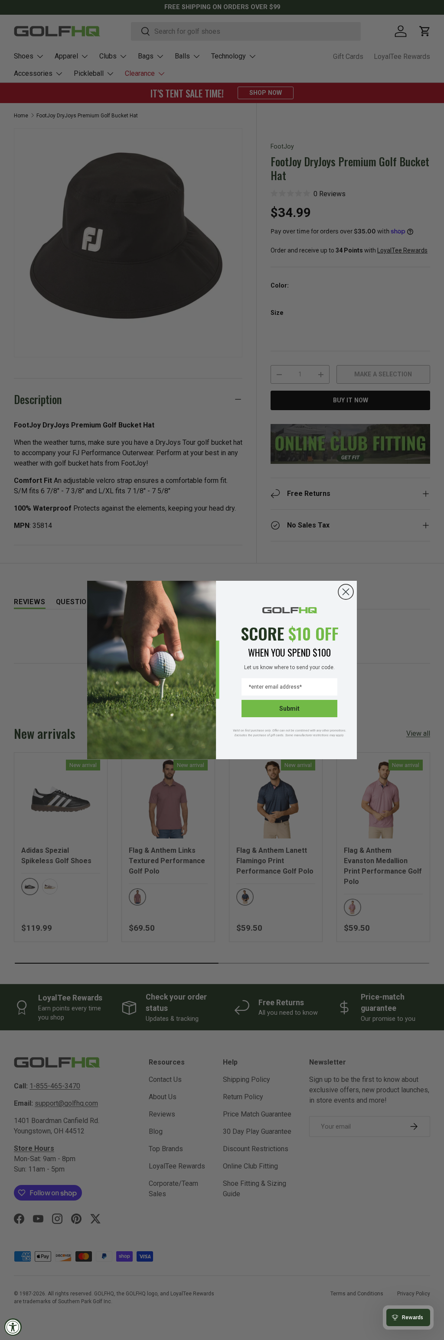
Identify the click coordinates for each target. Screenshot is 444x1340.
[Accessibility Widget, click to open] (13, 1327)
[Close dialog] (345, 591)
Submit (289, 708)
